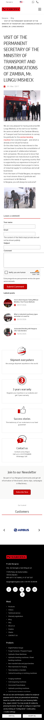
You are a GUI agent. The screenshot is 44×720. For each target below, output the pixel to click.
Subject (7, 243)
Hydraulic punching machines (18, 688)
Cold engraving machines (17, 682)
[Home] (11, 9)
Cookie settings (10, 712)
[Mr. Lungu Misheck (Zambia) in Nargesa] (21, 197)
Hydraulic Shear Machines (17, 654)
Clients (10, 632)
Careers (9, 2)
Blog (12, 18)
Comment (8, 251)
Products (11, 607)
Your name (8, 222)
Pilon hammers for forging (17, 667)
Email (6, 230)
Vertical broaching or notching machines (22, 673)
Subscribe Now (22, 492)
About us (11, 626)
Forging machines (14, 679)
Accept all (32, 716)
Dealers (11, 629)
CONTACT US (13, 635)
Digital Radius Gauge (15, 648)
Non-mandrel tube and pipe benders (21, 663)
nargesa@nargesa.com (14, 582)
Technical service (14, 613)
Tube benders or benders (17, 670)
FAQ (9, 623)
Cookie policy (31, 709)
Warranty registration (15, 616)
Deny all (12, 716)
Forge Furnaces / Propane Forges (20, 651)
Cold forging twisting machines (19, 692)
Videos (10, 610)
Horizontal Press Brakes (16, 685)
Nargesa (5, 18)
